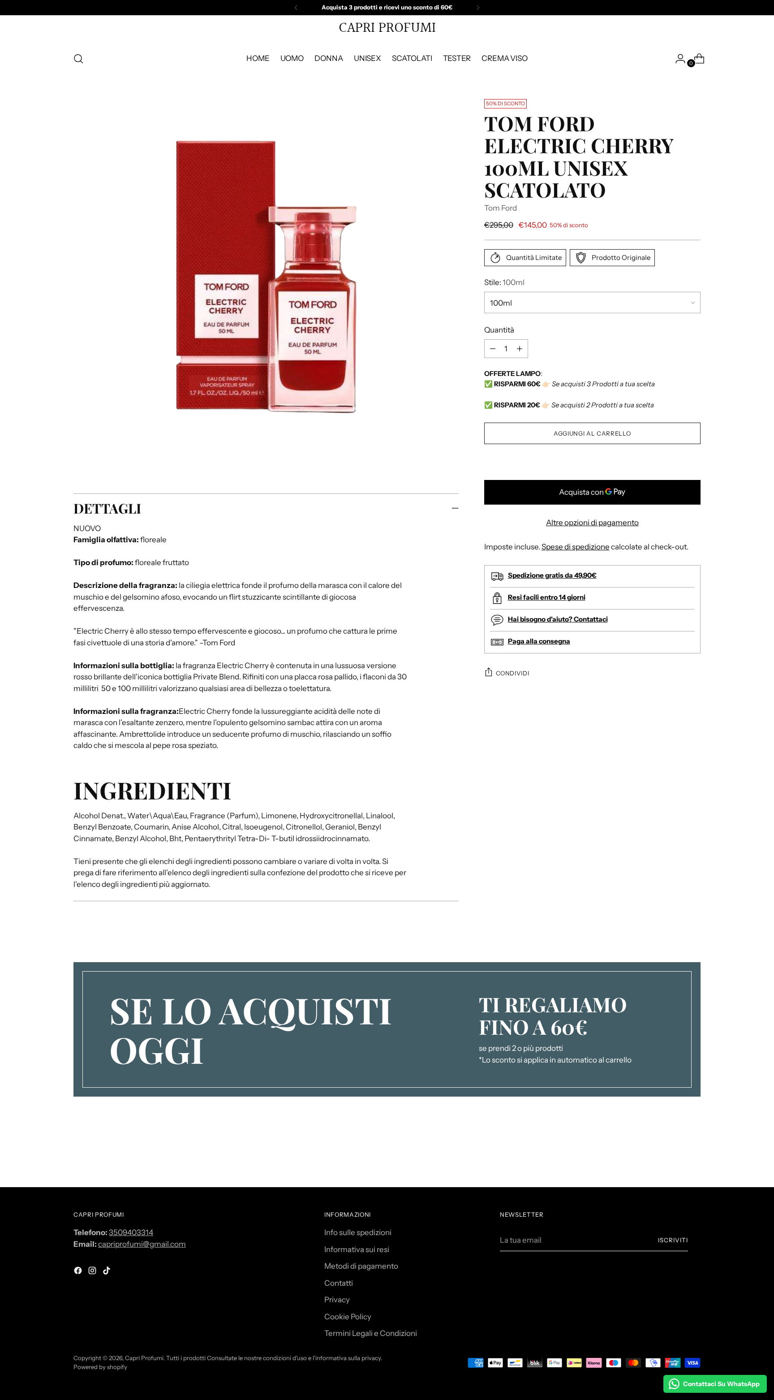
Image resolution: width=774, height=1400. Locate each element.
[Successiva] (478, 7)
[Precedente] (296, 7)
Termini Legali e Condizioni (370, 1333)
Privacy (337, 1299)
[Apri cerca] (78, 59)
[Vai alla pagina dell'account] (677, 59)
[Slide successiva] (693, 1156)
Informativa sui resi (356, 1249)
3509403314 (131, 1232)
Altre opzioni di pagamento (592, 522)
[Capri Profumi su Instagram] (93, 1272)
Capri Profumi (144, 1357)
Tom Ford (500, 207)
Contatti (338, 1283)
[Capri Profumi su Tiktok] (107, 1272)
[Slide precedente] (672, 1156)
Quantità (499, 329)
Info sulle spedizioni (357, 1232)
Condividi (512, 672)
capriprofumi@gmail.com (142, 1244)
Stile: (504, 282)
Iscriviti (673, 1240)
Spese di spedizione (576, 546)
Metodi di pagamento (361, 1266)
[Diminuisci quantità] (520, 349)
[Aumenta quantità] (493, 349)
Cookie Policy (347, 1316)
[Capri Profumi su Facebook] (78, 1272)
